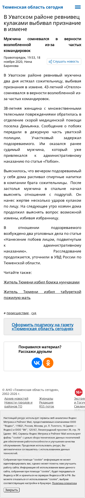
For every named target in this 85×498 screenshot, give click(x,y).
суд (33, 313)
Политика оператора (64, 483)
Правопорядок (15, 57)
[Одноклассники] (48, 363)
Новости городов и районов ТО (18, 404)
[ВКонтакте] (37, 363)
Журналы (46, 398)
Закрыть (11, 490)
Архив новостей (16, 398)
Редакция (46, 402)
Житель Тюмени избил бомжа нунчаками (42, 282)
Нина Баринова (18, 64)
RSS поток (46, 406)
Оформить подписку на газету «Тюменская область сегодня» (42, 326)
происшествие (18, 313)
